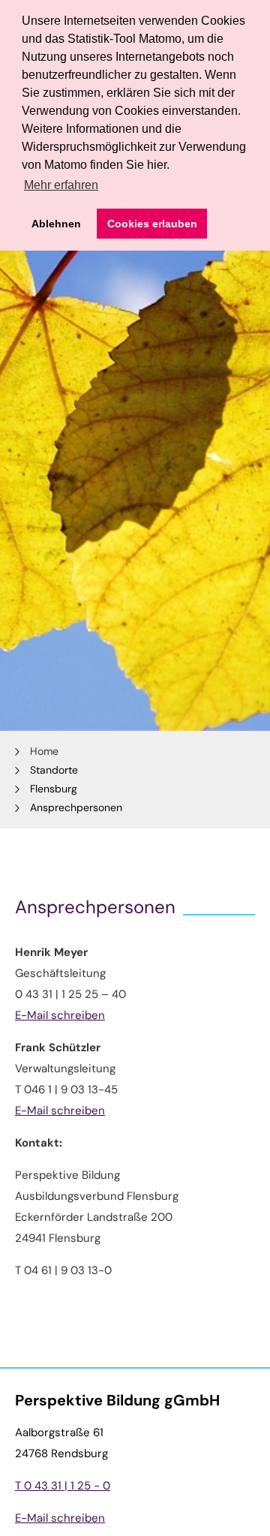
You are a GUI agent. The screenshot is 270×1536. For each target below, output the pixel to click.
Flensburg (53, 788)
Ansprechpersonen (76, 807)
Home (44, 751)
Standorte (54, 770)
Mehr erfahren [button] (61, 185)
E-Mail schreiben (60, 1015)
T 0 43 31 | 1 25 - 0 (62, 1485)
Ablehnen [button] (56, 224)
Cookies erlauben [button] (152, 224)
